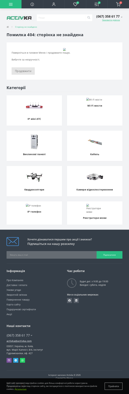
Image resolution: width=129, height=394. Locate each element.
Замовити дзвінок (111, 20)
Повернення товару (18, 299)
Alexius (70, 378)
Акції (9, 314)
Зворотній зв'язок (17, 294)
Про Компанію (15, 280)
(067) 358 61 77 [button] (18, 335)
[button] (53, 4)
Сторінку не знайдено (26, 26)
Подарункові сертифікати (21, 309)
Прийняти (113, 386)
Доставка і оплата (17, 285)
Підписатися (109, 254)
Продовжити (23, 71)
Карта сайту (13, 304)
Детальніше (21, 389)
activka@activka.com (19, 341)
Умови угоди (14, 289)
